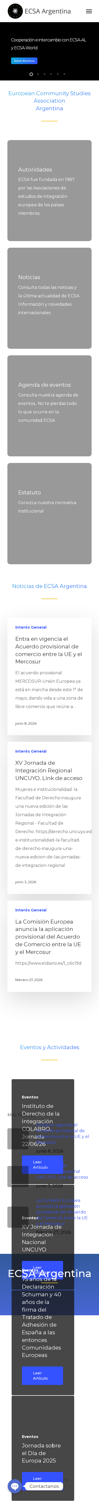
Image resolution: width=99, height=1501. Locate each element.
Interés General (30, 627)
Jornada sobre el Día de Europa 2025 (41, 1453)
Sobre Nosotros (24, 61)
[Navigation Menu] (89, 11)
